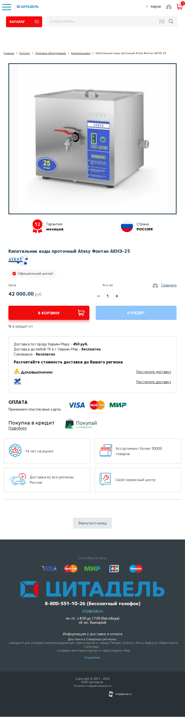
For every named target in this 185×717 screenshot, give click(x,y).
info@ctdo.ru (92, 610)
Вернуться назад (92, 523)
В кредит (136, 313)
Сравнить (169, 285)
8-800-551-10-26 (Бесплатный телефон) (92, 603)
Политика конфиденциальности (92, 686)
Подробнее (17, 428)
